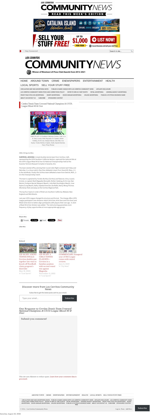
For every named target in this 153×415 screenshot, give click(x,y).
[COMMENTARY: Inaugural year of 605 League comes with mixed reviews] (67, 248)
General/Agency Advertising (116, 92)
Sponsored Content (55, 98)
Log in (118, 409)
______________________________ (76, 17)
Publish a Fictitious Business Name (113, 95)
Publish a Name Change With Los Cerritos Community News (72, 89)
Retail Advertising (96, 92)
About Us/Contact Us (28, 98)
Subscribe (41, 98)
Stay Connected (31, 51)
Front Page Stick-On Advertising (32, 95)
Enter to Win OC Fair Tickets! (77, 92)
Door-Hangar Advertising (72, 95)
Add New (129, 409)
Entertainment (93, 81)
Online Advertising (91, 95)
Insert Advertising (53, 95)
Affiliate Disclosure (103, 89)
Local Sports (30, 85)
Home (24, 81)
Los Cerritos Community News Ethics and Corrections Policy (43, 92)
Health (110, 81)
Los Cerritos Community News (37, 409)
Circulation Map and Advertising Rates (35, 89)
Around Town (40, 81)
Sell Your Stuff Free (55, 85)
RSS (76, 404)
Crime (55, 81)
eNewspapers (71, 81)
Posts (122, 409)
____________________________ (76, 33)
